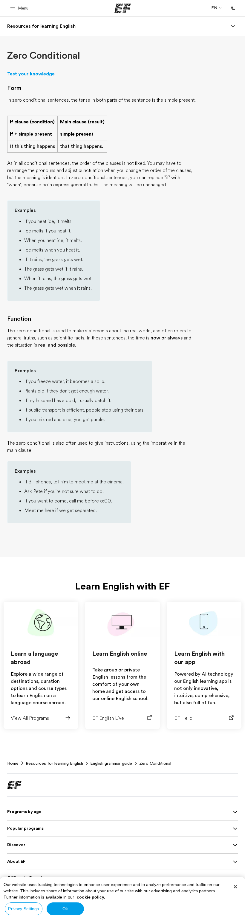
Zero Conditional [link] (155, 763)
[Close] (235, 886)
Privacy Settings (23, 908)
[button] (20, 8)
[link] (41, 26)
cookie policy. (91, 897)
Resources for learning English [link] (54, 763)
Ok (65, 908)
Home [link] (13, 763)
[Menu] (233, 26)
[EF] (122, 8)
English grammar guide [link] (111, 763)
